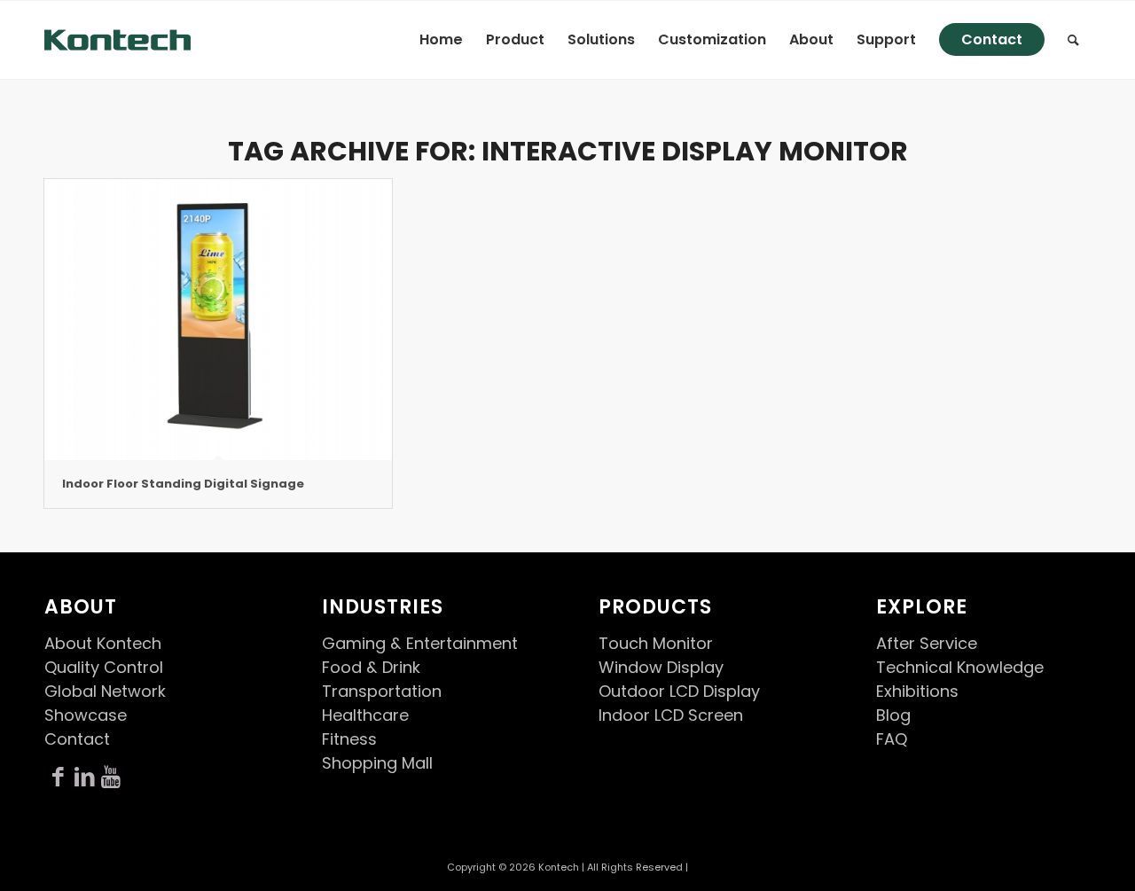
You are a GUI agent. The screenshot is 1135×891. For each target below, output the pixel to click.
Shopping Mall (377, 763)
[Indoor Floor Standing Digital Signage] (218, 319)
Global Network (105, 691)
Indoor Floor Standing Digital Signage (183, 483)
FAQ (891, 739)
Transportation (382, 691)
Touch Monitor (656, 643)
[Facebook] (57, 777)
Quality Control (103, 667)
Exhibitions (917, 691)
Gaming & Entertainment (420, 643)
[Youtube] (111, 777)
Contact (77, 739)
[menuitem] (441, 40)
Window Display (661, 667)
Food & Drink (371, 667)
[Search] (1073, 40)
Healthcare (365, 715)
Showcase (85, 715)
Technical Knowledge (960, 667)
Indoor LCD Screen (671, 715)
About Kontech (102, 643)
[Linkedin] (84, 777)
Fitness (349, 739)
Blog (893, 715)
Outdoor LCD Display (679, 691)
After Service (926, 643)
